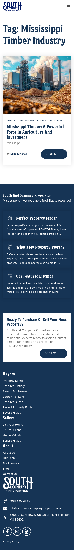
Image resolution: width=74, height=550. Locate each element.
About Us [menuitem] (9, 452)
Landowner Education (38, 120)
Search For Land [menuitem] (14, 396)
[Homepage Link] (18, 484)
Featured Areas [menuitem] (13, 402)
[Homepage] (12, 6)
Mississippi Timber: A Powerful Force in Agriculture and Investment (35, 131)
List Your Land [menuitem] (12, 430)
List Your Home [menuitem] (13, 424)
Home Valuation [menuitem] (13, 435)
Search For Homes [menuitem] (15, 391)
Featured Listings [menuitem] (14, 386)
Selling (58, 120)
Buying (11, 120)
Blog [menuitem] (6, 468)
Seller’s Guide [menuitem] (12, 440)
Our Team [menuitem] (9, 458)
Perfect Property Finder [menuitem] (18, 407)
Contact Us (53, 353)
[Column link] (37, 225)
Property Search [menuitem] (13, 380)
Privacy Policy (11, 541)
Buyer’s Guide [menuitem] (12, 412)
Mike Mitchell (19, 154)
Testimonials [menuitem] (11, 463)
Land (20, 120)
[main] (37, 98)
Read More (54, 154)
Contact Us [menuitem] (10, 474)
